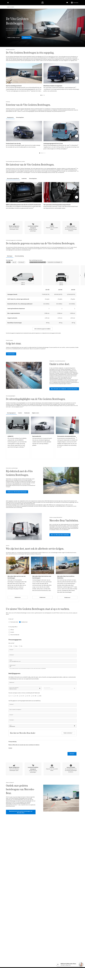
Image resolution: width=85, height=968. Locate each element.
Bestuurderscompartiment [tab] (13, 178)
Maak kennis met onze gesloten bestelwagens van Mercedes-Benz (20, 812)
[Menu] (8, 2)
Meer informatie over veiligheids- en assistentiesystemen (64, 388)
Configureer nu (26, 37)
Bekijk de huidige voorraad (13, 37)
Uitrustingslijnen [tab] (20, 117)
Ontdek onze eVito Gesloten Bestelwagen (17, 491)
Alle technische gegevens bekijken (42, 328)
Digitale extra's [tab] (35, 413)
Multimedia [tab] (27, 413)
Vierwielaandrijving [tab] (19, 256)
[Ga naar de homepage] (42, 2)
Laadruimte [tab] (24, 178)
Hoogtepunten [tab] (10, 117)
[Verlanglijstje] (67, 3)
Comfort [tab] (20, 413)
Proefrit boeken (11, 353)
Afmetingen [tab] (9, 256)
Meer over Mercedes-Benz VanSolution (60, 534)
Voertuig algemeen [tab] (11, 413)
